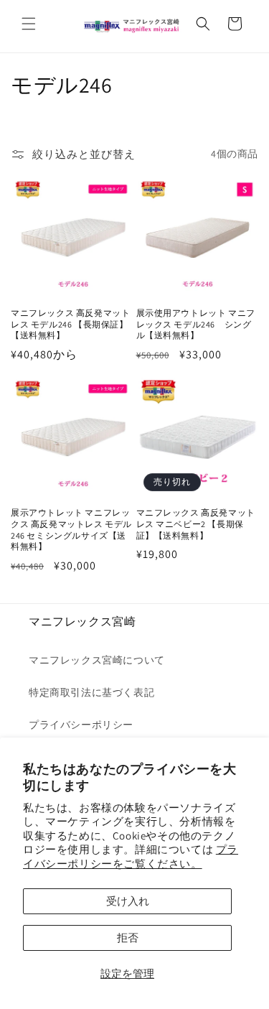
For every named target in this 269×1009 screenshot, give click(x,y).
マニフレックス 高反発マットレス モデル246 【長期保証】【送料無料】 (70, 323)
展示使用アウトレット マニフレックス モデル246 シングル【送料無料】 (195, 323)
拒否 (127, 937)
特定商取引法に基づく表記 (91, 692)
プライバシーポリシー (81, 724)
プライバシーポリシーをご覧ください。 (130, 856)
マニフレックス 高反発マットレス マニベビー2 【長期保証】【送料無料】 (195, 523)
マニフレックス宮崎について (97, 660)
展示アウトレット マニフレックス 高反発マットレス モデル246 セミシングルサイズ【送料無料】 (71, 529)
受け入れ (127, 901)
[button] (28, 23)
